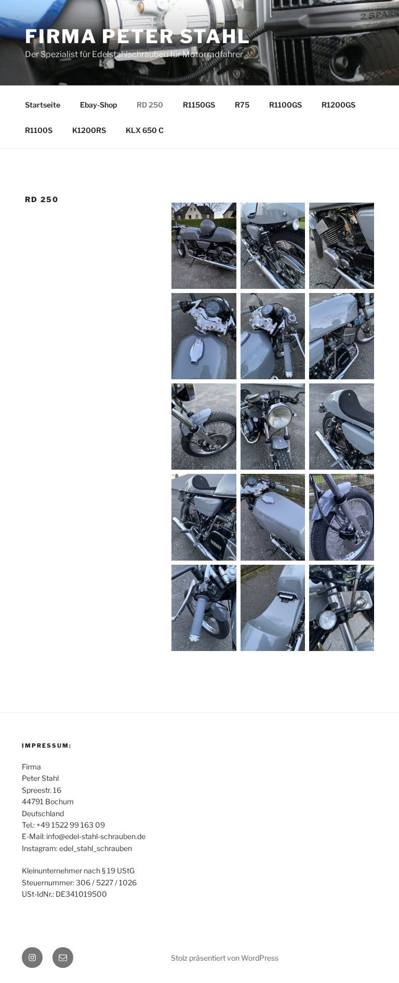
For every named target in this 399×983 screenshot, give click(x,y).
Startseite (42, 104)
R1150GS (199, 104)
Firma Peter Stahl (138, 36)
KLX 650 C (145, 130)
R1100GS (285, 104)
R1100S (38, 130)
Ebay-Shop (98, 104)
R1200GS (338, 104)
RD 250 (150, 104)
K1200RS (89, 130)
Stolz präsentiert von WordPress (224, 957)
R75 (242, 104)
